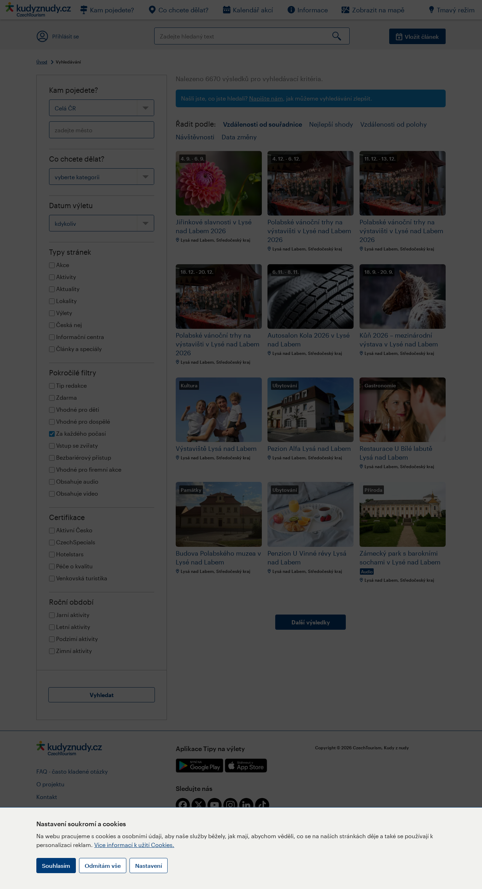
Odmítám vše (103, 865)
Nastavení (148, 865)
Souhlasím (56, 865)
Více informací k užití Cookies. (134, 844)
